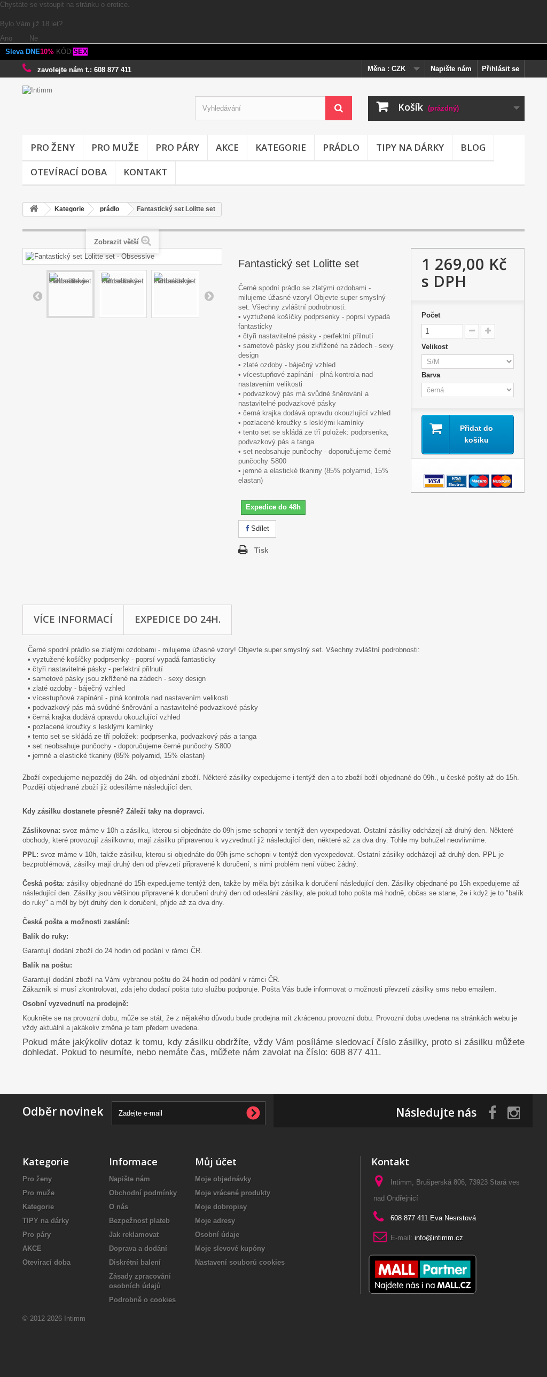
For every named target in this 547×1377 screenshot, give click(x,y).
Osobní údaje (217, 1235)
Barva (432, 375)
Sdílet (259, 528)
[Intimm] (100, 108)
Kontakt (145, 172)
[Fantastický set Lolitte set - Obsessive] (70, 294)
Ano (7, 38)
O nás (118, 1207)
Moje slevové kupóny (230, 1248)
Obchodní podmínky (143, 1193)
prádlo (341, 147)
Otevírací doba (68, 172)
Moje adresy (215, 1221)
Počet (430, 315)
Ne (33, 38)
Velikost (436, 347)
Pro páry (177, 147)
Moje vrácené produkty (232, 1193)
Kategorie (280, 147)
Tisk (261, 550)
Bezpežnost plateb (139, 1221)
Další (209, 295)
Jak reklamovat (134, 1235)
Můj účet (216, 1161)
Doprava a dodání (138, 1248)
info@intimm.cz (439, 1238)
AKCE (227, 147)
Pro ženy (52, 147)
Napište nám (451, 69)
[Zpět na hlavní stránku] (34, 209)
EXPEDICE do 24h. (178, 619)
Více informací (73, 619)
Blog (473, 147)
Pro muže (115, 147)
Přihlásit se (500, 69)
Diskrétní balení (135, 1262)
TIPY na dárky (410, 147)
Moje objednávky (223, 1179)
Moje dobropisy (221, 1207)
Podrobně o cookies (142, 1300)
